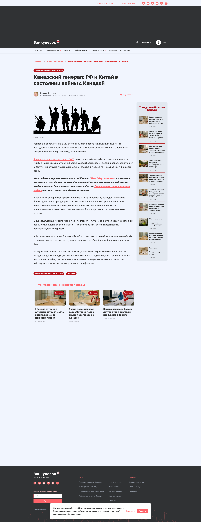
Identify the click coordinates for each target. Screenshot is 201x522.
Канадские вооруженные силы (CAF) (49, 70)
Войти (165, 42)
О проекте (133, 491)
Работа (67, 50)
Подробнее (130, 511)
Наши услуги (98, 50)
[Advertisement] (100, 24)
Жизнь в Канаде (115, 491)
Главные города (115, 496)
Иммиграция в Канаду (88, 487)
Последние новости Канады (90, 482)
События (113, 50)
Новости (38, 50)
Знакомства (124, 50)
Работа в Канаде (115, 482)
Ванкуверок (38, 509)
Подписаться (48, 501)
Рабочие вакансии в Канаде (90, 496)
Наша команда (135, 487)
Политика (71, 274)
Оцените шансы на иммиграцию (92, 491)
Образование (81, 50)
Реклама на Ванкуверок (105, 3)
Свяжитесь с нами (128, 3)
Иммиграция (53, 50)
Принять (142, 511)
